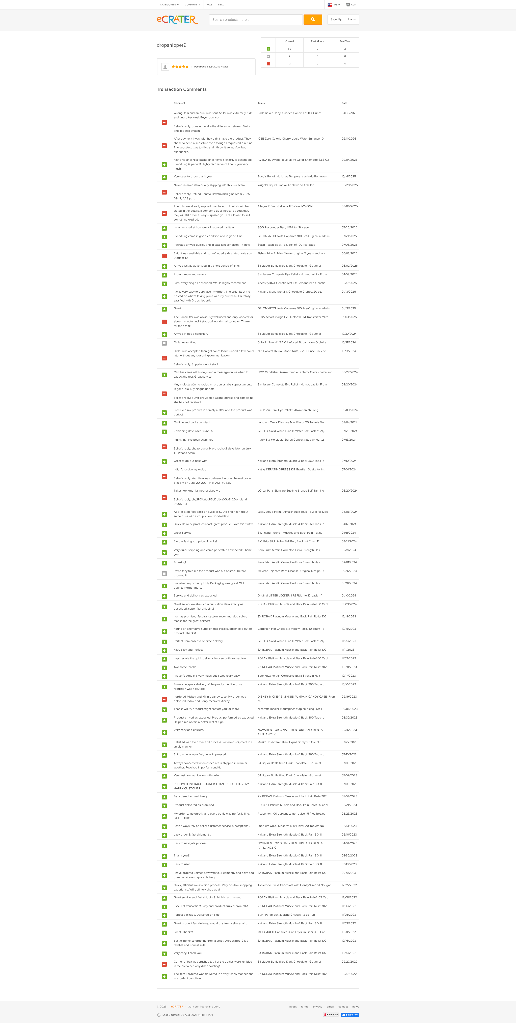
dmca (330, 1006)
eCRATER (177, 1006)
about (292, 1006)
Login (352, 19)
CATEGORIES (168, 4)
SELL (221, 4)
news (355, 1006)
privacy (317, 1006)
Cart (353, 4)
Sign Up (336, 19)
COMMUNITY (193, 4)
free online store (210, 1006)
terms (304, 1006)
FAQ (209, 4)
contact (343, 1006)
